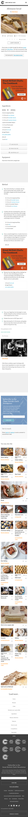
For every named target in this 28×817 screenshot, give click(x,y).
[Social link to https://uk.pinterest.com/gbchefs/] (11, 805)
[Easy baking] (14, 550)
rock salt (9, 129)
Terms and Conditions (14, 801)
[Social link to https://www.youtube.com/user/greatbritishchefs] (16, 805)
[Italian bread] (7, 469)
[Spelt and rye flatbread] (14, 676)
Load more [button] (13, 694)
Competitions (14, 728)
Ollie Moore (15, 11)
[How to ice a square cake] (14, 615)
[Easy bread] (21, 469)
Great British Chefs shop (14, 793)
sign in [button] (7, 432)
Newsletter (14, 732)
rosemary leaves (12, 120)
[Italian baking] (21, 452)
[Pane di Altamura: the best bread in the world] (7, 648)
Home (14, 699)
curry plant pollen (6, 134)
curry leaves (11, 115)
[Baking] (21, 632)
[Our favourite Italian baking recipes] (21, 591)
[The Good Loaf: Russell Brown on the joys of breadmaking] (21, 525)
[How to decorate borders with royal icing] (7, 509)
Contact (5, 790)
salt (6, 139)
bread (24, 47)
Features (14, 721)
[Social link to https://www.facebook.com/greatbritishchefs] (9, 805)
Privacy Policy (21, 798)
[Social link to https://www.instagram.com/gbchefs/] (14, 805)
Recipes (14, 702)
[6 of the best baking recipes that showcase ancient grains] (7, 570)
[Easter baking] (7, 452)
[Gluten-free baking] (21, 648)
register (12, 432)
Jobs (10, 798)
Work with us (10, 790)
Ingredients (14, 713)
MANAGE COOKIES (14, 814)
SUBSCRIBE (8, 420)
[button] (26, 3)
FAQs (23, 795)
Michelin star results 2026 (14, 710)
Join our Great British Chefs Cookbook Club (12, 795)
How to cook (14, 725)
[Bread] (14, 490)
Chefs (14, 706)
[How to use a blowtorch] (7, 591)
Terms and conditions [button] (14, 786)
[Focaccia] (7, 632)
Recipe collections (14, 717)
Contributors (14, 798)
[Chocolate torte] (21, 509)
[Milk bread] (21, 570)
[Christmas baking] (7, 525)
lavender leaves (12, 117)
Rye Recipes (5, 336)
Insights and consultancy (19, 790)
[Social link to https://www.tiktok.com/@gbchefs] (19, 805)
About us (6, 798)
